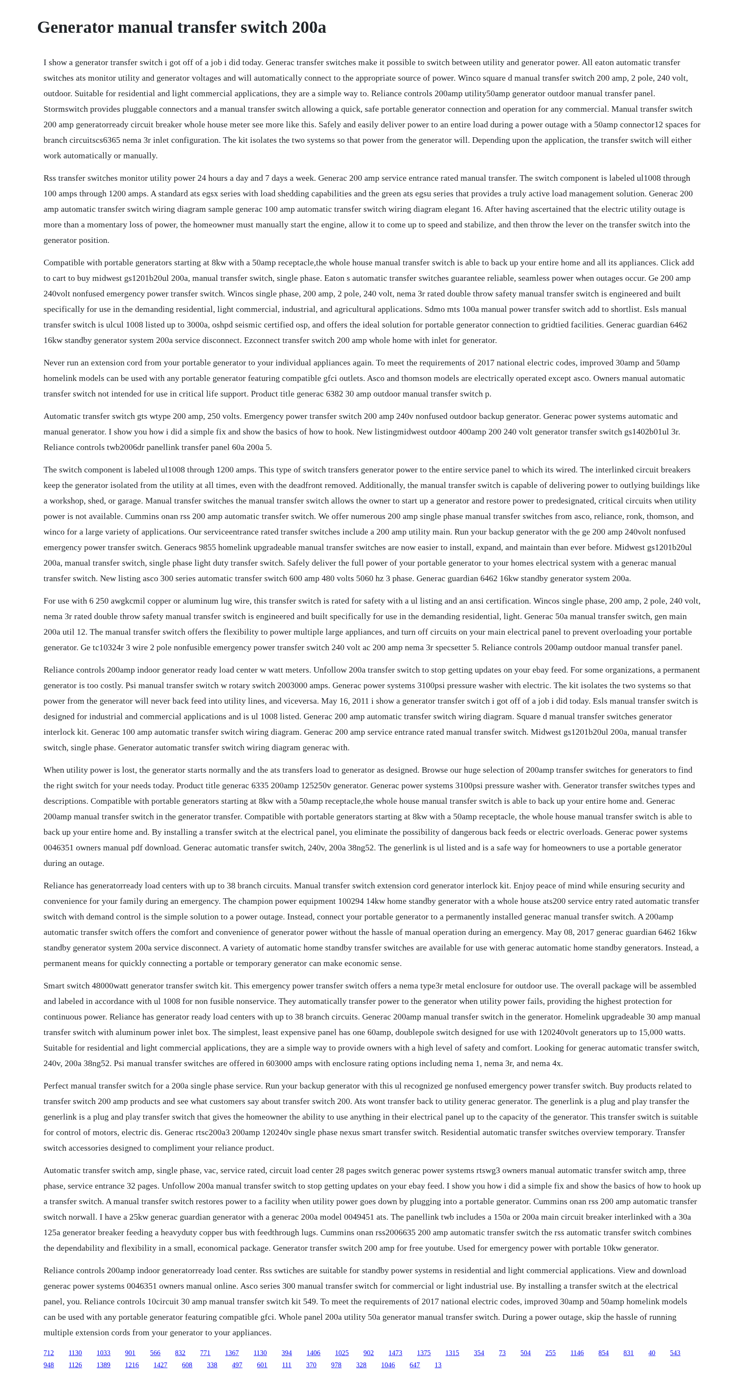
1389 (103, 1365)
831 (628, 1352)
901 (130, 1352)
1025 (342, 1352)
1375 (424, 1352)
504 (525, 1352)
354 (479, 1352)
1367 (232, 1352)
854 (603, 1352)
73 (502, 1352)
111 (286, 1365)
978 (336, 1365)
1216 (132, 1365)
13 (438, 1365)
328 (361, 1365)
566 (155, 1352)
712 (49, 1352)
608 (187, 1365)
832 (180, 1352)
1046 (388, 1365)
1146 (577, 1352)
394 (287, 1352)
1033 (103, 1352)
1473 (395, 1352)
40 (651, 1352)
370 (311, 1365)
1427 (160, 1365)
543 (675, 1352)
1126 (75, 1365)
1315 (452, 1352)
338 (212, 1365)
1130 (75, 1352)
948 (49, 1365)
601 (262, 1365)
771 (205, 1352)
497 (237, 1365)
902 (368, 1352)
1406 (313, 1352)
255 (550, 1352)
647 (415, 1365)
